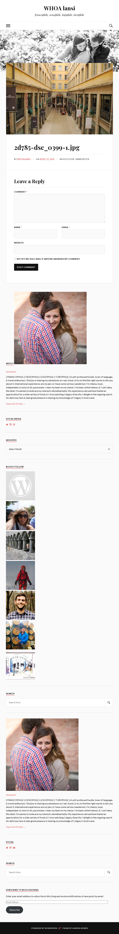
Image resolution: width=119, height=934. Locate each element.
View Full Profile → (16, 403)
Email (66, 227)
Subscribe (14, 909)
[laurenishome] (20, 678)
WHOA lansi (59, 8)
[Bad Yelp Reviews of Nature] (20, 589)
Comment (20, 192)
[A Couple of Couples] (20, 499)
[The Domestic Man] (20, 618)
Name (18, 227)
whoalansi (24, 159)
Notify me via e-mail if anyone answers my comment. (48, 259)
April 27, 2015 (47, 159)
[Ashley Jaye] (20, 559)
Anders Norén (80, 928)
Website (19, 243)
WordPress (51, 928)
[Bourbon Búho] (20, 648)
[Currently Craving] (20, 529)
